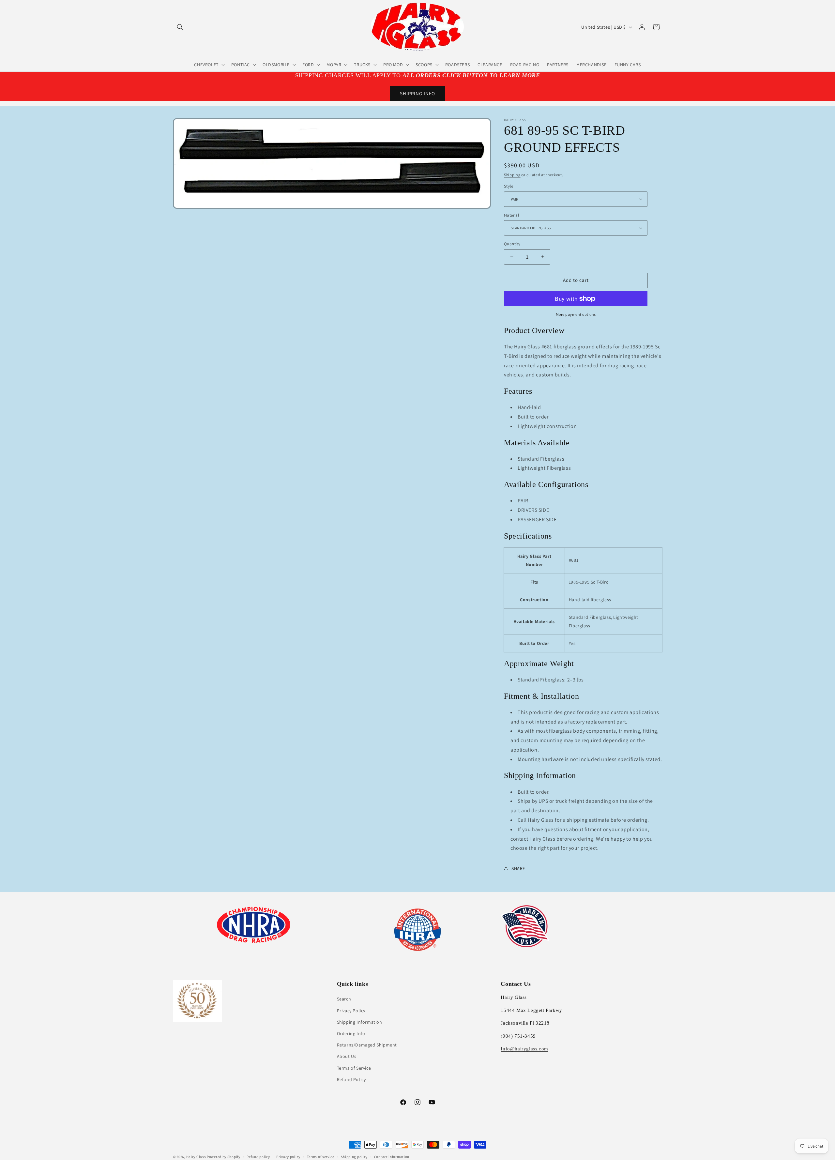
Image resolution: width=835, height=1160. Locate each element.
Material (511, 215)
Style (508, 186)
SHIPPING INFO (417, 93)
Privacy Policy (351, 1011)
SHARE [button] (518, 868)
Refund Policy (351, 1079)
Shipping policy (354, 1156)
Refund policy (258, 1156)
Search (344, 999)
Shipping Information (359, 1022)
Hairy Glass (196, 1156)
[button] (180, 27)
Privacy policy (288, 1156)
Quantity (512, 244)
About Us (347, 1056)
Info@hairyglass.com (524, 1048)
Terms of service (320, 1156)
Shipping (512, 174)
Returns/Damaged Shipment (367, 1045)
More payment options (576, 314)
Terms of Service (354, 1068)
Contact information (391, 1156)
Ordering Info (351, 1033)
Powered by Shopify (223, 1156)
